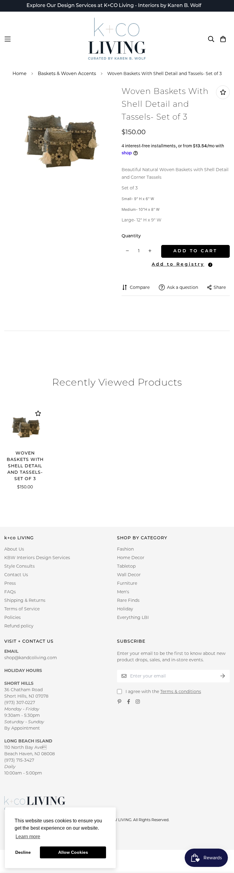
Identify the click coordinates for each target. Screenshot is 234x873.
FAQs (10, 592)
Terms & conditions (180, 691)
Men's (123, 592)
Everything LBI (133, 617)
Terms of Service (22, 609)
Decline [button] (23, 852)
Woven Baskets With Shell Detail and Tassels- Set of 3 (25, 466)
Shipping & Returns (24, 600)
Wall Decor (129, 574)
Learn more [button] (28, 836)
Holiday (125, 609)
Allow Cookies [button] (73, 852)
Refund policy (19, 626)
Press (10, 583)
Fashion (125, 549)
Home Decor (130, 557)
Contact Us (16, 574)
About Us (14, 549)
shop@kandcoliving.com (30, 657)
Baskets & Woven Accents (67, 73)
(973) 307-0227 (19, 702)
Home (19, 73)
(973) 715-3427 (19, 760)
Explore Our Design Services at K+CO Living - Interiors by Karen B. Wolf (114, 5)
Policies (12, 617)
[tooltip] (210, 265)
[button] (177, 264)
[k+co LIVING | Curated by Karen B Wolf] (117, 39)
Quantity (131, 236)
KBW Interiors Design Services (37, 557)
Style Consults (19, 566)
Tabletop (126, 566)
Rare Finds (128, 600)
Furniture (127, 583)
